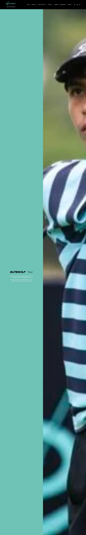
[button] (34, 4)
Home (28, 4)
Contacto (69, 4)
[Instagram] (77, 4)
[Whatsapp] (74, 4)
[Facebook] (80, 4)
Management (63, 4)
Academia (56, 4)
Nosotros (33, 4)
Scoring (49, 4)
